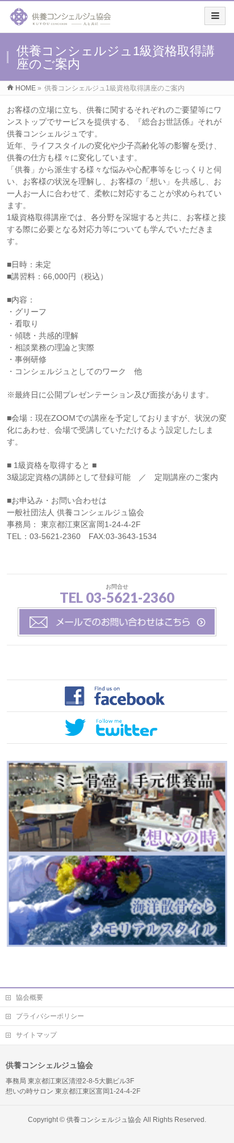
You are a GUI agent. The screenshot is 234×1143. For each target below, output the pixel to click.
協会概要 (29, 997)
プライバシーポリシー (50, 1016)
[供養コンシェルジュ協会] (60, 20)
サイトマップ (36, 1035)
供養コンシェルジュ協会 (103, 1120)
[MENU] (214, 16)
